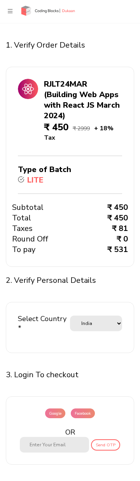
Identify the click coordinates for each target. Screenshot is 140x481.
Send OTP (106, 445)
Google (55, 413)
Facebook (83, 413)
